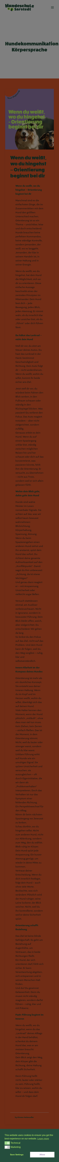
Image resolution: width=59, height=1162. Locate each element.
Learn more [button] (43, 1138)
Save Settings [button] (16, 1154)
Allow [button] (42, 1154)
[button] (7, 1143)
